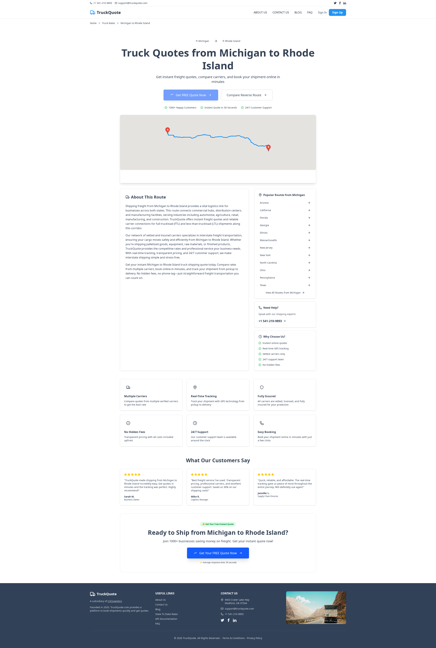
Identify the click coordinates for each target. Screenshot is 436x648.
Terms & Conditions (233, 638)
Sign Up (337, 12)
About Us (160, 599)
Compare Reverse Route (244, 95)
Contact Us (161, 604)
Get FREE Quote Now (191, 95)
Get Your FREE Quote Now (218, 553)
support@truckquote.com (239, 608)
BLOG (298, 12)
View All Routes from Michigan (283, 292)
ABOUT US (260, 12)
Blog (157, 609)
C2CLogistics (115, 601)
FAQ (310, 12)
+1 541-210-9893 (270, 321)
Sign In (322, 12)
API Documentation (166, 618)
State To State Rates (166, 614)
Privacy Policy (254, 638)
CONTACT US (280, 12)
